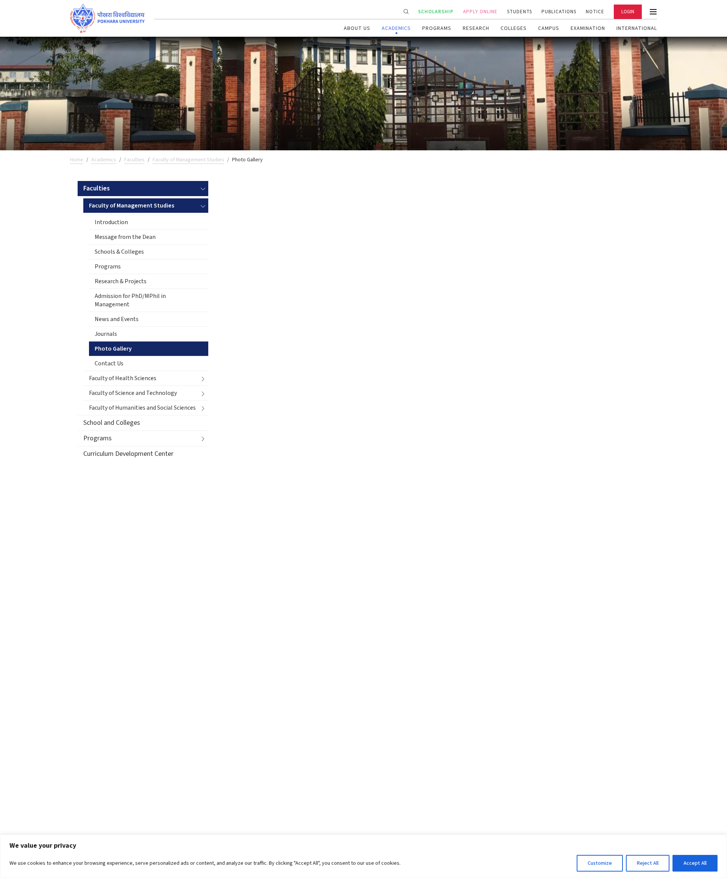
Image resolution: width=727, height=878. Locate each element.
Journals (106, 334)
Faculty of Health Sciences (122, 378)
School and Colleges (111, 422)
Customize (600, 863)
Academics (396, 28)
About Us (357, 28)
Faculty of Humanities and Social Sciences (142, 408)
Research (476, 28)
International (636, 28)
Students (519, 11)
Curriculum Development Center (128, 453)
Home (76, 160)
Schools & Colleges (119, 252)
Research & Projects (121, 281)
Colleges (514, 28)
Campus (548, 28)
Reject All (647, 863)
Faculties (134, 160)
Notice (595, 11)
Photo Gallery (113, 349)
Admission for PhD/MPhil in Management (130, 300)
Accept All (695, 863)
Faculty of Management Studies (188, 160)
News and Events (117, 319)
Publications (558, 11)
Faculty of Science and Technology (133, 393)
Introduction (111, 222)
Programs (436, 28)
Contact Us (109, 363)
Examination (588, 28)
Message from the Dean (125, 237)
